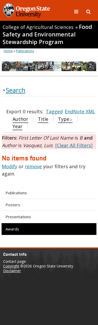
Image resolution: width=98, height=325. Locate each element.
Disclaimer (12, 270)
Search (15, 90)
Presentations (18, 216)
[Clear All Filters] (74, 145)
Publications (16, 192)
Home (8, 51)
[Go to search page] (88, 11)
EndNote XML (80, 111)
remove (33, 166)
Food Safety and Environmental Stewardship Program (47, 34)
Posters (12, 204)
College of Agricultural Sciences (38, 27)
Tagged (54, 111)
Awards (12, 229)
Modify (9, 166)
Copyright (11, 266)
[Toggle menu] (77, 11)
